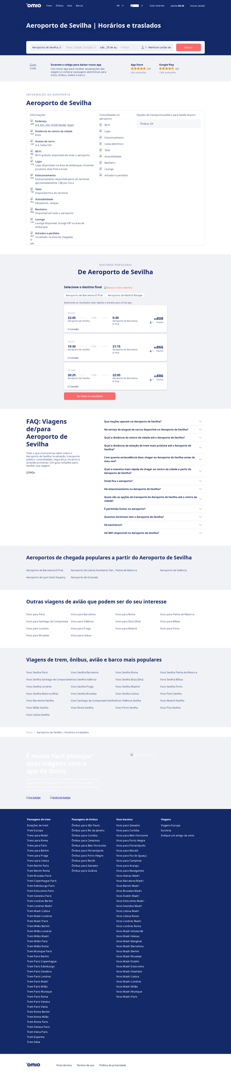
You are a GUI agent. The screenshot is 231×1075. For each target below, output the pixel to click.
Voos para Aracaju (127, 865)
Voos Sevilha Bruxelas (84, 693)
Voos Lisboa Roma (127, 916)
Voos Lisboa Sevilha (38, 714)
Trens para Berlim (38, 850)
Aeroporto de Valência (173, 570)
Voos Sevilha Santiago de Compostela (48, 679)
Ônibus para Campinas (86, 840)
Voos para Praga (81, 628)
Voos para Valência (82, 621)
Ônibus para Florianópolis (88, 850)
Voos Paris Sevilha (171, 693)
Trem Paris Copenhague (42, 961)
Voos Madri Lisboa (127, 976)
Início (29, 732)
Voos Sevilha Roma (127, 672)
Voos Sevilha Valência (83, 679)
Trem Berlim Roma (38, 870)
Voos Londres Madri (128, 921)
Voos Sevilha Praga (82, 686)
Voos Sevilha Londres (39, 686)
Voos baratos (124, 819)
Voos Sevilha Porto (171, 686)
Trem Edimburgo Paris (41, 886)
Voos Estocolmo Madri (130, 901)
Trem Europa (35, 830)
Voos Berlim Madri (127, 886)
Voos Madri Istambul (129, 971)
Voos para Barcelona (83, 614)
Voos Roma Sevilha (82, 707)
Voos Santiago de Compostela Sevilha (93, 700)
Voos (69, 5)
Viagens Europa (170, 825)
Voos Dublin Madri (127, 896)
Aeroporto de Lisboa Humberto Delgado (95, 570)
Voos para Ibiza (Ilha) (128, 621)
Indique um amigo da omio (177, 835)
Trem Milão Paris (37, 941)
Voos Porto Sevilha (127, 707)
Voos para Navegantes (130, 870)
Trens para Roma (37, 840)
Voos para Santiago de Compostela (47, 621)
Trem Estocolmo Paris (40, 891)
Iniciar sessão (197, 6)
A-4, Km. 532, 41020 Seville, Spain (54, 125)
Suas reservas (157, 5)
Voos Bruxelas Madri (129, 891)
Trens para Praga (37, 855)
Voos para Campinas (129, 860)
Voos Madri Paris (126, 996)
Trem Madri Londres (39, 916)
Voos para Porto (170, 628)
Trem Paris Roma (37, 996)
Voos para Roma (125, 614)
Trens (49, 5)
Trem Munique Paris (39, 951)
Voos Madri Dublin (127, 961)
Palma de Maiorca (126, 570)
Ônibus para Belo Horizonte (89, 845)
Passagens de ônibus (85, 819)
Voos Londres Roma (128, 926)
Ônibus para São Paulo (86, 825)
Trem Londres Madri (39, 906)
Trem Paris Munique (39, 991)
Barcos (79, 5)
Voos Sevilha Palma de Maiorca (178, 672)
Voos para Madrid (126, 628)
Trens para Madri (37, 835)
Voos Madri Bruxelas (129, 956)
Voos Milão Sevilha (37, 707)
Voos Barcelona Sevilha (40, 700)
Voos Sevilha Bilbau (171, 679)
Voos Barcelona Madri (129, 881)
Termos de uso (85, 1065)
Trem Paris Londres (39, 976)
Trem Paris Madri (37, 981)
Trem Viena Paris (37, 1032)
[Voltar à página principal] (36, 5)
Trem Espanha (36, 1037)
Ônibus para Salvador (85, 865)
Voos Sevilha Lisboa (127, 693)
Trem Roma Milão (38, 1016)
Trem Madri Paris (37, 921)
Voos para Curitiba (127, 830)
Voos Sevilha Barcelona (84, 672)
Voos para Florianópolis (131, 845)
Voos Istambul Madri (129, 906)
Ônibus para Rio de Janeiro (88, 830)
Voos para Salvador (128, 825)
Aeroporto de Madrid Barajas (125, 295)
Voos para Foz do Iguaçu (131, 855)
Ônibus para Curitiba (84, 835)
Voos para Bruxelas (37, 635)
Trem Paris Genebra (39, 971)
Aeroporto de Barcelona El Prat (84, 295)
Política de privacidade (112, 1065)
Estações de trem (37, 825)
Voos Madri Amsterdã (129, 931)
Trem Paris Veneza (38, 1001)
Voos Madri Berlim (127, 951)
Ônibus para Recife (83, 860)
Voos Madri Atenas (128, 936)
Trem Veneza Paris (38, 1027)
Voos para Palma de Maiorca (177, 614)
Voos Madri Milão (127, 986)
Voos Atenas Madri (128, 875)
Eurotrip (166, 830)
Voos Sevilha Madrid (128, 686)
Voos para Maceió (127, 850)
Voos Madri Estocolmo (130, 966)
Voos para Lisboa (81, 635)
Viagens (166, 819)
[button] (109, 47)
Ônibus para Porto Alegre (87, 855)
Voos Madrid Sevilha (172, 700)
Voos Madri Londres (128, 981)
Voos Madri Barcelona (129, 946)
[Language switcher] (136, 6)
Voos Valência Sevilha (128, 700)
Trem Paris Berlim (38, 956)
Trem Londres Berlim (40, 901)
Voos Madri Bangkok (129, 941)
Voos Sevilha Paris (37, 672)
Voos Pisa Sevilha (170, 707)
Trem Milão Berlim (38, 926)
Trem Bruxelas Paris (39, 875)
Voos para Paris (35, 614)
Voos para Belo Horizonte (132, 835)
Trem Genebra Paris (39, 896)
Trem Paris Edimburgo (41, 966)
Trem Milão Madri (38, 936)
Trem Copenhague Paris (42, 881)
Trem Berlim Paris (38, 865)
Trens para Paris (37, 845)
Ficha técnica (64, 1065)
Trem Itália (33, 1042)
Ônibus (59, 5)
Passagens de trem (39, 819)
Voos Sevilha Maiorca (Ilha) (42, 693)
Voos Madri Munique (129, 991)
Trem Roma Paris (37, 1022)
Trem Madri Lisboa (38, 911)
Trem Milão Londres (39, 931)
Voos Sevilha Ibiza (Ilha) (129, 679)
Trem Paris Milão (37, 986)
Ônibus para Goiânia (84, 870)
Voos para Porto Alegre (130, 840)
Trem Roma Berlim (38, 1011)
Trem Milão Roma (38, 946)
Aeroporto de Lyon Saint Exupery (45, 577)
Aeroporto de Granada (84, 577)
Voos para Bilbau (170, 621)
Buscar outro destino (119, 287)
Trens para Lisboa (38, 860)
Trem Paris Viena (37, 1006)
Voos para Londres (37, 628)
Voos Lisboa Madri (127, 911)
